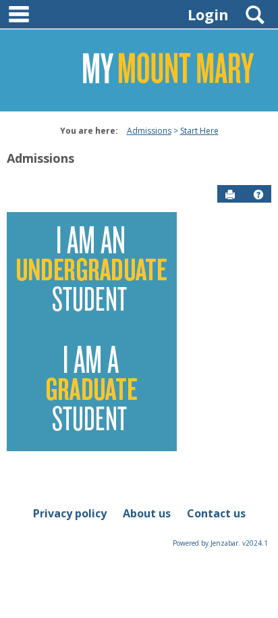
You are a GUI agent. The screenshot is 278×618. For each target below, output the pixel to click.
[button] (258, 194)
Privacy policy (70, 513)
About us (147, 513)
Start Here (199, 130)
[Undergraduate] (92, 270)
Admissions (149, 130)
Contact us (216, 513)
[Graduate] (92, 390)
